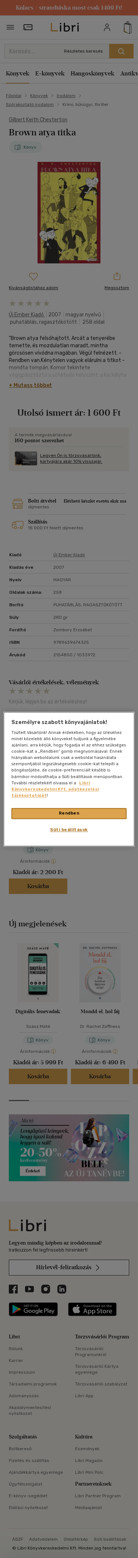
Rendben (69, 813)
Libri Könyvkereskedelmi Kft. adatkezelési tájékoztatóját (55, 789)
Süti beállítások (69, 829)
